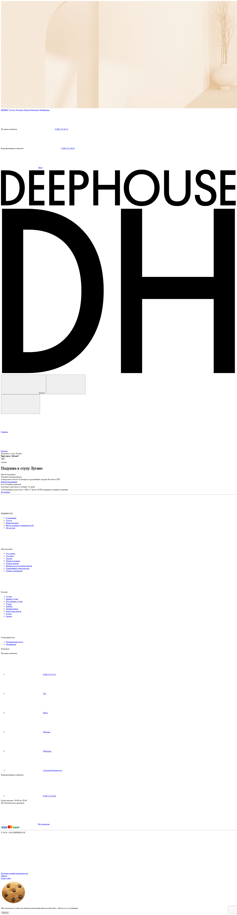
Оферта (4, 876)
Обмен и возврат (13, 561)
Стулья (9, 596)
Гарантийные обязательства (17, 568)
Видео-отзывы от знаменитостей (20, 525)
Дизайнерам (44, 110)
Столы (8, 604)
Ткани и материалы (14, 571)
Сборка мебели (12, 563)
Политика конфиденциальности (14, 873)
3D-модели (10, 528)
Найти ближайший (9, 482)
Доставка (19, 110)
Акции (9, 616)
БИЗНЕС (5, 110)
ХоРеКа (9, 606)
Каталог (42, 393)
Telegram (46, 732)
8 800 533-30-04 (67, 148)
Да (3, 458)
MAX (45, 713)
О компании (11, 518)
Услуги (12, 110)
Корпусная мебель (13, 611)
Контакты (34, 110)
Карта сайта (6, 878)
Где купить (10, 553)
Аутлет (9, 614)
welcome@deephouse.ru (52, 770)
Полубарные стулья (14, 601)
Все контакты (43, 824)
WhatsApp (47, 751)
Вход (41, 167)
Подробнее (5, 492)
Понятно (5, 913)
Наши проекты (12, 523)
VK (44, 693)
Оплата (27, 110)
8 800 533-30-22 (61, 129)
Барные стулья (12, 599)
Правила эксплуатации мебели (19, 566)
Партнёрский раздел (14, 642)
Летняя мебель (12, 609)
